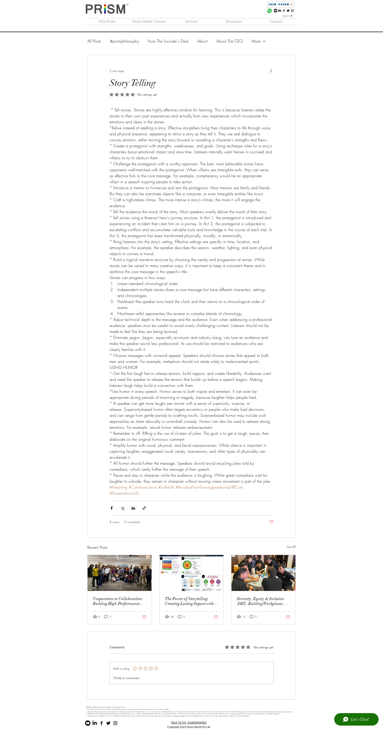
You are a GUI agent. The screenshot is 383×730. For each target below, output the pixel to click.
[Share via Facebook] (111, 508)
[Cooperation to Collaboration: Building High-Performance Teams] (120, 573)
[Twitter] (288, 10)
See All (291, 547)
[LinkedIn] (279, 10)
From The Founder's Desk (168, 41)
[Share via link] (144, 508)
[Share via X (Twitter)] (122, 508)
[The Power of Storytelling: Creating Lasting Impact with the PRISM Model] (192, 573)
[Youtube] (275, 10)
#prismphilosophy (124, 41)
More (256, 41)
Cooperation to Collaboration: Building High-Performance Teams (118, 601)
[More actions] (271, 70)
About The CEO (229, 41)
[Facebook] (284, 10)
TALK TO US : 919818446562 (189, 722)
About (202, 41)
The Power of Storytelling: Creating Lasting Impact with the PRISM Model (189, 601)
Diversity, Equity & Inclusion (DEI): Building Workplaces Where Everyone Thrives (260, 601)
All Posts (94, 41)
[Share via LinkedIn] (133, 508)
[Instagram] (292, 10)
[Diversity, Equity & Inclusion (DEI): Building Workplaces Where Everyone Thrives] (263, 573)
